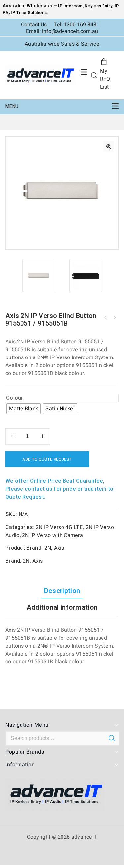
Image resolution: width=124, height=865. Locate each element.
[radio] (23, 409)
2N (47, 548)
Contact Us (34, 24)
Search (111, 738)
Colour (14, 398)
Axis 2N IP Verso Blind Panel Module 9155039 (114, 317)
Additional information (62, 607)
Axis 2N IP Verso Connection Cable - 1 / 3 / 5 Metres (105, 317)
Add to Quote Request (47, 459)
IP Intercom (70, 6)
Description (62, 591)
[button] (108, 146)
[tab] (62, 591)
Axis (59, 548)
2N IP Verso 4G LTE (59, 527)
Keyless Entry (98, 6)
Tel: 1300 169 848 (75, 24)
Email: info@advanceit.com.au (62, 31)
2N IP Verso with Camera (52, 535)
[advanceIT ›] (40, 75)
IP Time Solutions (29, 12)
